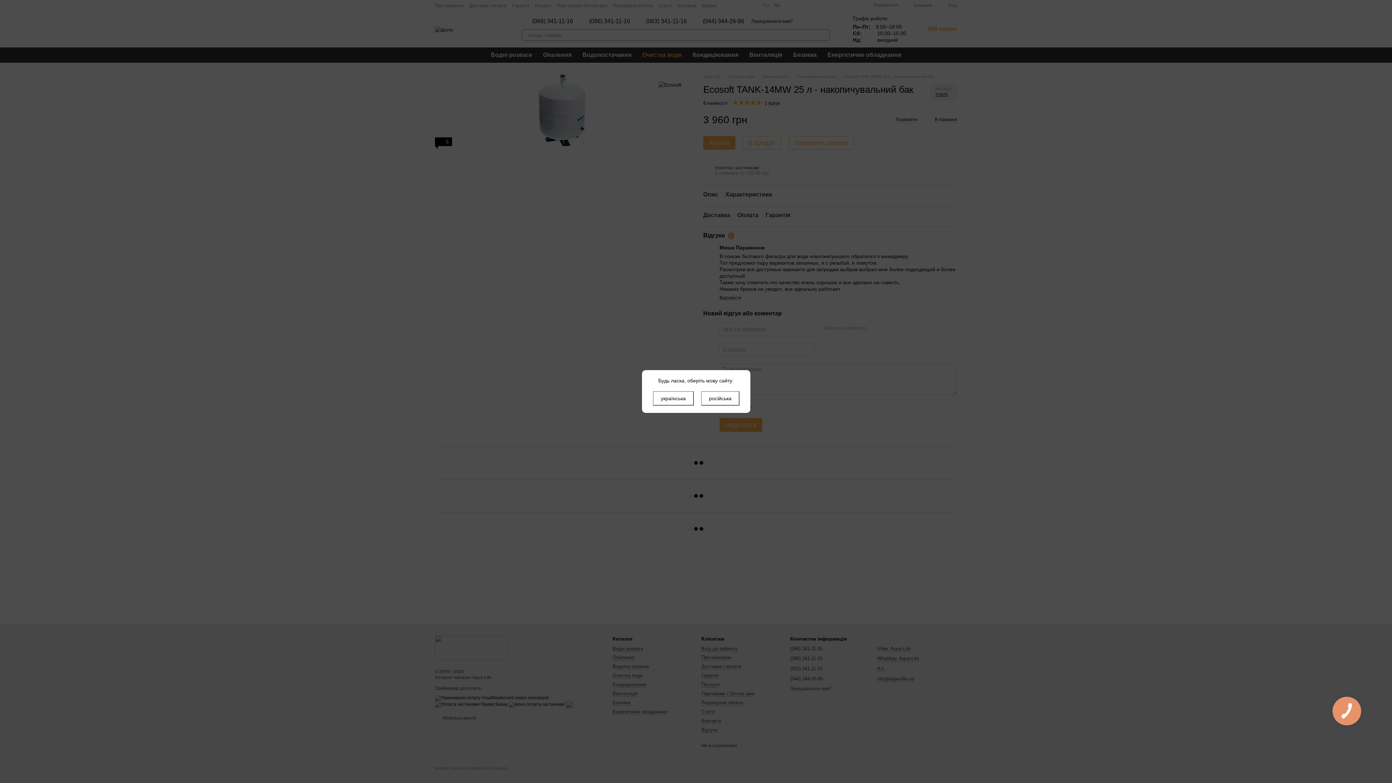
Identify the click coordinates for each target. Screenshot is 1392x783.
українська (673, 398)
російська (720, 398)
